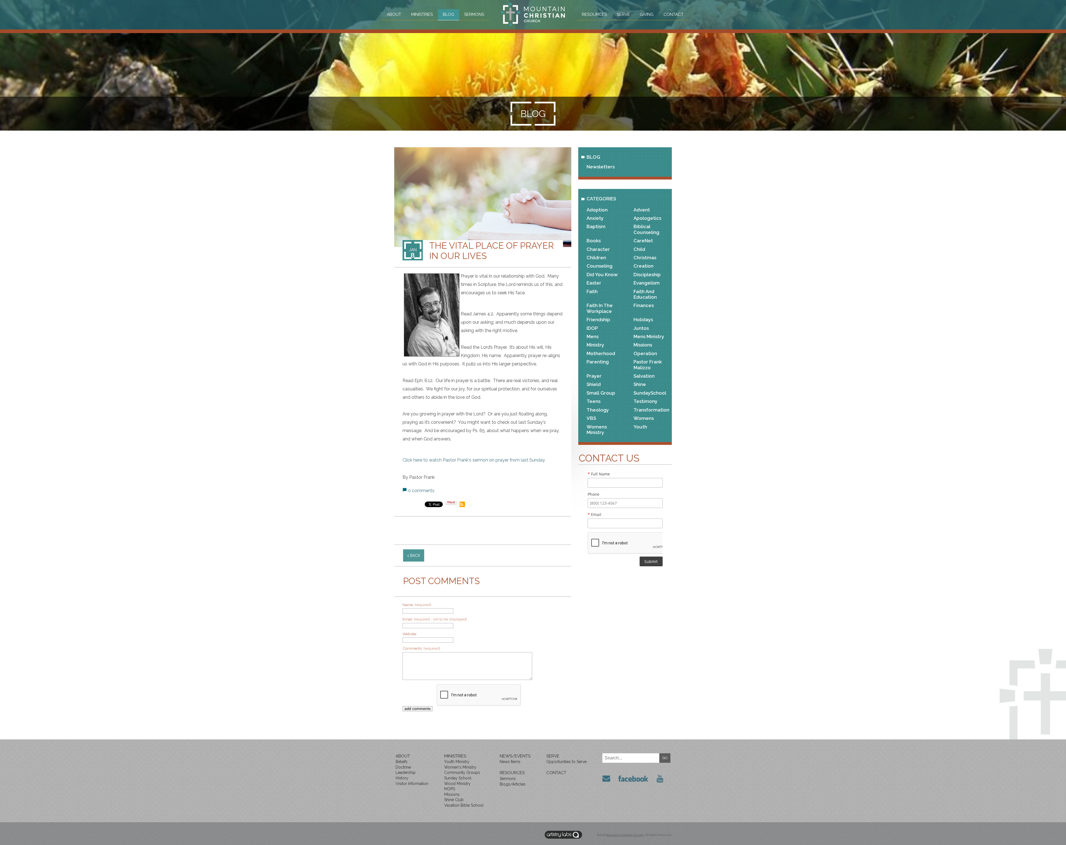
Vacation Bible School (464, 805)
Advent (641, 210)
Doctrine (403, 767)
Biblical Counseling (646, 229)
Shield (594, 384)
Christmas (644, 257)
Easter (594, 283)
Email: (435, 619)
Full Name (599, 474)
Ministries (422, 14)
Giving (646, 14)
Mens (593, 336)
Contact (673, 14)
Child (639, 249)
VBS (591, 418)
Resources (594, 14)
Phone (593, 494)
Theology (598, 410)
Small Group (601, 393)
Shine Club (454, 799)
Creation (643, 266)
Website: (410, 634)
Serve (623, 14)
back (415, 555)
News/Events (515, 756)
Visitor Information (412, 783)
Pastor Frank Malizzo (647, 364)
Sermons (474, 14)
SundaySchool (649, 393)
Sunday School (457, 778)
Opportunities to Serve (566, 761)
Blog (448, 14)
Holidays (643, 319)
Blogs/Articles (513, 784)
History (402, 778)
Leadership (406, 772)
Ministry (595, 345)
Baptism (596, 226)
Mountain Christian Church (624, 834)
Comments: (421, 648)
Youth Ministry (456, 761)
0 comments (421, 490)
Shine (639, 384)
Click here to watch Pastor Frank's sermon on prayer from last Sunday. (474, 460)
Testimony (645, 401)
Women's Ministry (460, 767)
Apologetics (647, 218)
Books (594, 240)
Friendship (598, 319)
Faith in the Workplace (600, 308)
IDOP (592, 328)
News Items (510, 761)
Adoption (597, 210)
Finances (643, 305)
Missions (642, 345)
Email (594, 514)
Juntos (641, 328)
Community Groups (462, 772)
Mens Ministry (648, 336)
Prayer (594, 376)
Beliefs (402, 761)
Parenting (598, 362)
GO (665, 758)
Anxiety (595, 218)
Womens (643, 418)
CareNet (643, 240)
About (394, 14)
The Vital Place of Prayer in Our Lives (491, 251)
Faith (592, 291)
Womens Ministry (597, 429)
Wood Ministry (457, 783)
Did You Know (602, 274)
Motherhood (601, 353)
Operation (645, 353)
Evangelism (646, 283)
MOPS (449, 789)
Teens (593, 401)
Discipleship (647, 274)
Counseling (599, 266)
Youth (640, 427)
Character (598, 249)
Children (596, 257)
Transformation (651, 410)
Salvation (644, 376)
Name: (417, 604)
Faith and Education (645, 294)
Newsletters (601, 167)
